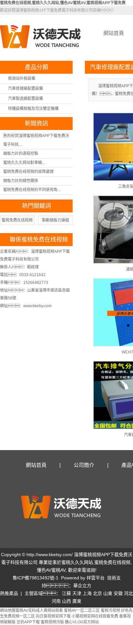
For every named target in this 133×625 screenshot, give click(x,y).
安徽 (118, 593)
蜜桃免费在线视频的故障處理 (28, 171)
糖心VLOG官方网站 (82, 622)
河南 (56, 601)
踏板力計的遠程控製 (20, 153)
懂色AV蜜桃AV (51, 570)
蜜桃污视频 (110, 610)
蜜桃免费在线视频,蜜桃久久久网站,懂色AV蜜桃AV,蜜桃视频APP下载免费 (63, 3)
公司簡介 (84, 465)
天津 (76, 593)
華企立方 (82, 585)
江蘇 (66, 593)
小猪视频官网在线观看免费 (95, 616)
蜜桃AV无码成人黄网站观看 (39, 610)
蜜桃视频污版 (52, 622)
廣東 (76, 601)
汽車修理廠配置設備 (25, 88)
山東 (107, 593)
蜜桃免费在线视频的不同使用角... (31, 190)
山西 (66, 601)
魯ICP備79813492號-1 (35, 577)
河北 (128, 593)
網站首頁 (36, 465)
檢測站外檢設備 (21, 78)
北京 (97, 593)
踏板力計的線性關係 (20, 180)
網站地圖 (7, 610)
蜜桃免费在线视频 (17, 220)
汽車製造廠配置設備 (25, 98)
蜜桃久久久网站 (77, 562)
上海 (87, 593)
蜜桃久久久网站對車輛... (24, 162)
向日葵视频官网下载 (53, 616)
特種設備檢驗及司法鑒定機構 (33, 108)
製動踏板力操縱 (55, 220)
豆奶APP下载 (28, 622)
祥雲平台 (96, 577)
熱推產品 (9, 593)
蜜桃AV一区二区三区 (82, 610)
